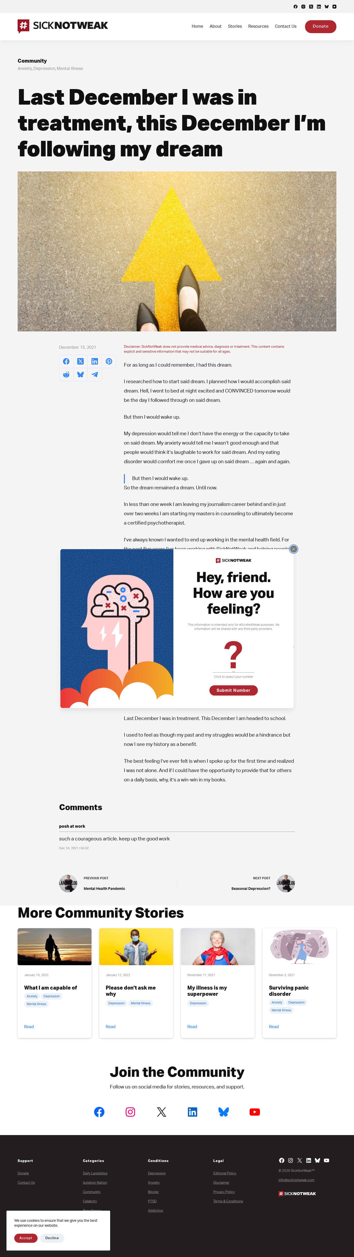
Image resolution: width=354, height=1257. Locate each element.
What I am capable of (50, 988)
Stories (235, 26)
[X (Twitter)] (311, 7)
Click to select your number (233, 676)
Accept (25, 1238)
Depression (44, 69)
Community (32, 61)
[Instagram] (303, 7)
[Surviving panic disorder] (299, 946)
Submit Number (234, 690)
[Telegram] (95, 374)
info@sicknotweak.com (296, 1180)
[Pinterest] (109, 361)
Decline (52, 1238)
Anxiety (25, 69)
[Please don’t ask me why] (136, 946)
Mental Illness (70, 69)
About (216, 26)
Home (197, 26)
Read (29, 1027)
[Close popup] (293, 549)
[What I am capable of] (54, 946)
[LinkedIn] (319, 7)
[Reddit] (66, 374)
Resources (258, 26)
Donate (321, 26)
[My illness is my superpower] (218, 946)
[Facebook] (296, 7)
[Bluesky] (327, 7)
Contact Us (285, 26)
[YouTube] (334, 7)
